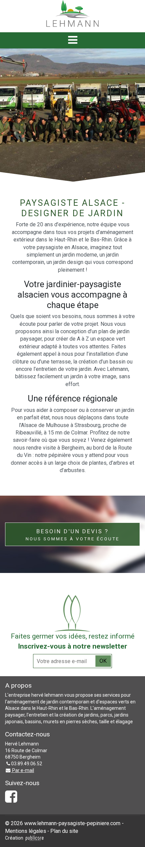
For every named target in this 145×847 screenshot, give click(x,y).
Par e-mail (22, 770)
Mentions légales (25, 831)
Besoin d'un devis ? (72, 534)
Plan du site (64, 831)
